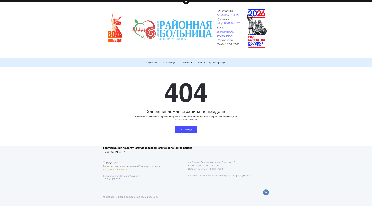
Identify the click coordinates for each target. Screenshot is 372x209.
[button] (152, 62)
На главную (186, 129)
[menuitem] (152, 62)
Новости (201, 62)
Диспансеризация (217, 62)
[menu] (186, 62)
